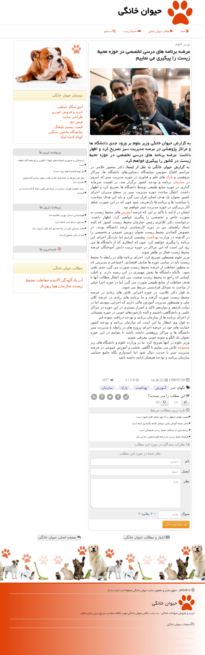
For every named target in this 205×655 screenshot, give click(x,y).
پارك (169, 177)
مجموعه (184, 347)
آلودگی (66, 280)
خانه (183, 31)
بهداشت (152, 237)
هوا (54, 286)
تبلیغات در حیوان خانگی (180, 638)
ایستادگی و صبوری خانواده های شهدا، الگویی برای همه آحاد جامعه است (51, 162)
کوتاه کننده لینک (71, 137)
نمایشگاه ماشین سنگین (65, 132)
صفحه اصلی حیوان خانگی (57, 537)
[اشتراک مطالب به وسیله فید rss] (94, 396)
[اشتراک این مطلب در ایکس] (110, 396)
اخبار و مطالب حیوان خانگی (145, 537)
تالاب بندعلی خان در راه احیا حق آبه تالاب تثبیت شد (58, 228)
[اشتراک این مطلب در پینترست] (102, 396)
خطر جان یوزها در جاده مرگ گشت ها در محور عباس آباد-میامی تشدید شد (53, 180)
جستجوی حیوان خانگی (181, 650)
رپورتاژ (45, 286)
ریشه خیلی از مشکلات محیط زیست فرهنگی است (164, 430)
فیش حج (76, 122)
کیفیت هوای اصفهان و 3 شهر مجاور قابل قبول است (162, 416)
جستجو (108, 31)
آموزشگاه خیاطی (70, 107)
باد (74, 280)
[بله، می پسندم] (186, 402)
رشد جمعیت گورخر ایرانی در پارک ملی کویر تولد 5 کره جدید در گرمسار (51, 190)
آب (80, 280)
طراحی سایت (72, 117)
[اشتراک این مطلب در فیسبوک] (118, 396)
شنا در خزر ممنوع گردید (72, 235)
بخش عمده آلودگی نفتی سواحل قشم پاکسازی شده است (160, 423)
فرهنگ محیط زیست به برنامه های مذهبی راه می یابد (162, 436)
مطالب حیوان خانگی (159, 31)
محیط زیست (130, 31)
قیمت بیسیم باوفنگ (68, 127)
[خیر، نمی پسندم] (164, 402)
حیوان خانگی (140, 11)
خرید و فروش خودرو (67, 112)
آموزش (126, 212)
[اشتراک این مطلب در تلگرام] (126, 396)
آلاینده (54, 280)
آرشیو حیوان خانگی (182, 644)
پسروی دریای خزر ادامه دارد (69, 222)
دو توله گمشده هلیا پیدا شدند (68, 171)
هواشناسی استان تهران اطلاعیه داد (66, 215)
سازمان (178, 182)
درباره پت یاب (185, 632)
